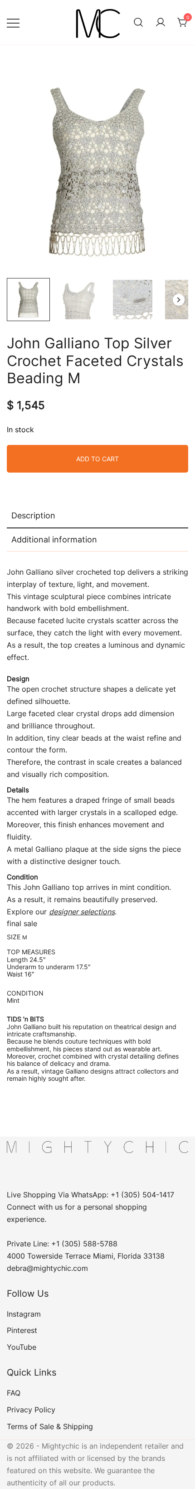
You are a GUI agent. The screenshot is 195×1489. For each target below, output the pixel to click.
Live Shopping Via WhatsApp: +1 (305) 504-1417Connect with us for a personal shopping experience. (90, 1207)
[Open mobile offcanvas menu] (13, 22)
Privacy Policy (31, 1409)
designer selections (82, 911)
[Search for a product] (138, 22)
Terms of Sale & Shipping (50, 1426)
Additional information (54, 539)
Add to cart (97, 459)
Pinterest (22, 1330)
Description (33, 515)
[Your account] (160, 23)
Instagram (24, 1313)
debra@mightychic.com (47, 1268)
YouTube (21, 1347)
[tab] (97, 516)
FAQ (13, 1392)
